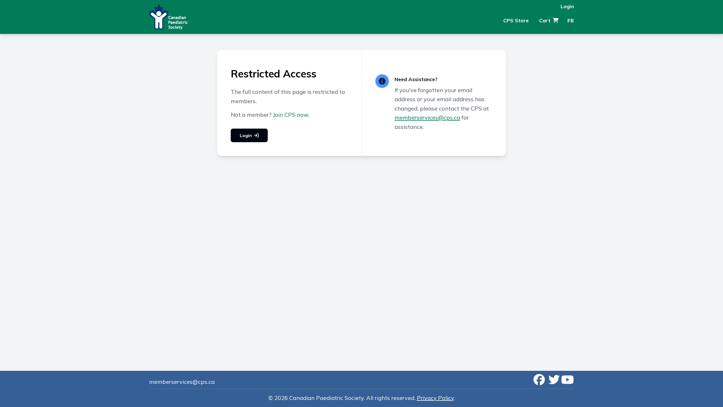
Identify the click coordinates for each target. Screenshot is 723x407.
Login (567, 6)
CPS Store (516, 20)
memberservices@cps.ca (427, 117)
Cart (544, 20)
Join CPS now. (291, 114)
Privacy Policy (435, 397)
